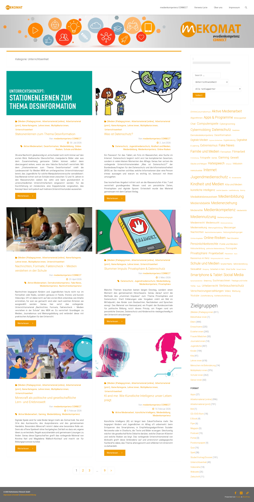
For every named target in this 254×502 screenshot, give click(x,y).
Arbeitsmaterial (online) (53, 121)
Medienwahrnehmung (226, 223)
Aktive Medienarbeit (33, 146)
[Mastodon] (247, 493)
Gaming (42, 414)
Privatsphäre (164, 284)
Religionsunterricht (217, 258)
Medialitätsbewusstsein (203, 196)
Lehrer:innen (44, 125)
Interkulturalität (196, 171)
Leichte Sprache (222, 190)
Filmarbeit (238, 151)
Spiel (192, 452)
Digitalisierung (229, 140)
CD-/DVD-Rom (197, 414)
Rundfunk (227, 258)
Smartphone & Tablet (206, 275)
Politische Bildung (197, 248)
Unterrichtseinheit (24, 129)
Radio (235, 254)
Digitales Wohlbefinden (215, 140)
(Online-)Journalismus (200, 111)
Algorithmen (196, 118)
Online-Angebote (196, 238)
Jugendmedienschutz (139, 146)
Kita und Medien (233, 184)
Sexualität (195, 268)
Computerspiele (207, 123)
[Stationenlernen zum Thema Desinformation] (49, 93)
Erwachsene (196, 327)
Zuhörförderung (206, 296)
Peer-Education (233, 238)
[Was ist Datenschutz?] (138, 93)
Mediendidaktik (200, 203)
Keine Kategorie (29, 125)
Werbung (236, 291)
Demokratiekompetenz (59, 283)
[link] (246, 7)
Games (214, 158)
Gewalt (234, 157)
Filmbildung (194, 158)
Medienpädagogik (225, 217)
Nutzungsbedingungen (233, 232)
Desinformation (51, 146)
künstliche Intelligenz (145, 412)
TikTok (192, 286)
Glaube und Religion (198, 164)
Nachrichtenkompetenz (70, 286)
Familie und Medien (204, 151)
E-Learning (194, 146)
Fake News (76, 283)
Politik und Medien (228, 244)
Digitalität (242, 139)
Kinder (193, 351)
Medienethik (196, 210)
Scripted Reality (226, 264)
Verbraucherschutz (231, 285)
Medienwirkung (198, 227)
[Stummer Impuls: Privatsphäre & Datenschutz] (138, 232)
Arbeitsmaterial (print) (200, 404)
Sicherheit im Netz (217, 269)
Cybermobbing (200, 130)
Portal (193, 438)
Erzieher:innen (196, 331)
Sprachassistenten (196, 281)
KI (230, 178)
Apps (192, 394)
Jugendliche (196, 346)
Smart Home (241, 269)
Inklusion (237, 163)
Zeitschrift (195, 476)
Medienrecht (197, 222)
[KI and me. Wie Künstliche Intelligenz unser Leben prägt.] (138, 355)
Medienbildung (67, 146)
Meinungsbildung (215, 228)
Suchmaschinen (221, 280)
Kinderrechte (236, 178)
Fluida (238, 497)
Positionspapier (197, 443)
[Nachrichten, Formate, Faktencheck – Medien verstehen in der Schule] (49, 229)
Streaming (208, 281)
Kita (192, 356)
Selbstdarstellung (240, 264)
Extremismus (209, 145)
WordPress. (246, 497)
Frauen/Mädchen (198, 336)
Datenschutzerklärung (28, 495)
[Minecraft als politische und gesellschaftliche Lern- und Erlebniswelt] (49, 357)
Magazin (194, 428)
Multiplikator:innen (59, 125)
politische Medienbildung (215, 248)
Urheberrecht (210, 285)
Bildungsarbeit (240, 118)
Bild (192, 409)
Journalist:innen (197, 341)
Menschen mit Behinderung (203, 365)
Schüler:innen (196, 375)
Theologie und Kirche (239, 281)
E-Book (193, 418)
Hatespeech (216, 163)
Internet (210, 170)
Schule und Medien (73, 149)
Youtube (194, 295)
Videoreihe (195, 467)
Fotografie (205, 157)
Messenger (230, 227)
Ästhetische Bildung (222, 296)
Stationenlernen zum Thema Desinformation (45, 134)
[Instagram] (241, 493)
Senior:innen (196, 380)
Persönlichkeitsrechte (204, 244)
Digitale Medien (199, 139)
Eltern (193, 322)
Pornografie (231, 248)
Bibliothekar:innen (198, 317)
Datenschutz (121, 146)
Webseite (194, 472)
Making (242, 190)
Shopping (206, 269)
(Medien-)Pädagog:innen (29, 121)
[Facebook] (235, 493)
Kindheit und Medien (160, 146)
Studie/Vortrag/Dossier (201, 457)
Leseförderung (234, 190)
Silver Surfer (230, 269)
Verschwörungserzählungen (207, 291)
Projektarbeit (216, 253)
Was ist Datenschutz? (118, 134)
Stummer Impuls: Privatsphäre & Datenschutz (134, 268)
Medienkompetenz (147, 149)
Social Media (234, 275)
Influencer (229, 164)
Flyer (192, 423)
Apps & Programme (218, 117)
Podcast (194, 433)
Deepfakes (236, 130)
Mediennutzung (203, 216)
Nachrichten (197, 232)
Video (228, 291)
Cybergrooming (227, 124)
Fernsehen (225, 152)
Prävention (229, 254)
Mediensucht (212, 222)
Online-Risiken (164, 149)
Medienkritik (242, 210)
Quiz (192, 447)
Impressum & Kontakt (11, 495)
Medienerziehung (224, 203)
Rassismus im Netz (199, 258)
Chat (193, 123)
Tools (199, 286)
